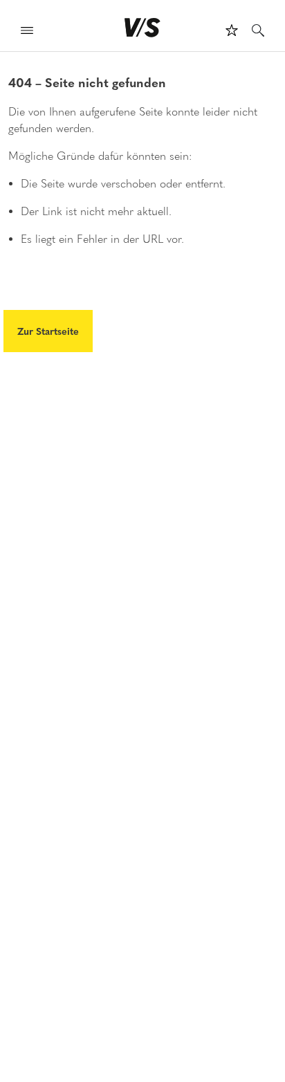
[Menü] (27, 32)
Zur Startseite (48, 331)
